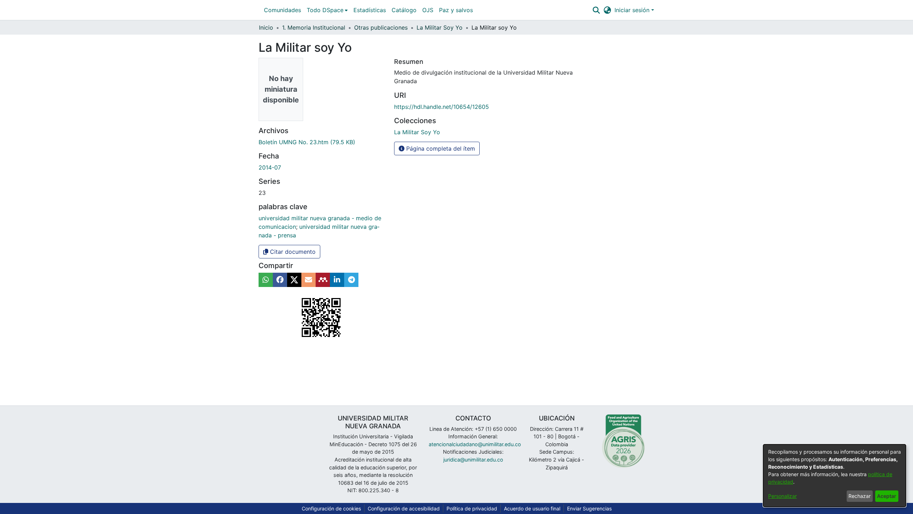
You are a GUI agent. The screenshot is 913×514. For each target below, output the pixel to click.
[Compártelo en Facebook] (280, 280)
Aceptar (886, 496)
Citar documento (292, 251)
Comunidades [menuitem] (282, 10)
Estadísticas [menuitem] (369, 10)
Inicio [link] (266, 27)
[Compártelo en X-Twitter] (294, 280)
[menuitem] (327, 10)
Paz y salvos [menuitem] (456, 10)
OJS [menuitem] (427, 10)
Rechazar (859, 496)
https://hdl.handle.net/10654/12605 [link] (441, 106)
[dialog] (834, 475)
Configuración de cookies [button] (331, 508)
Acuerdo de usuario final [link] (532, 508)
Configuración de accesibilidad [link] (404, 508)
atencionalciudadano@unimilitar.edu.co (475, 444)
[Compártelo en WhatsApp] (266, 280)
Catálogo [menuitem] (404, 10)
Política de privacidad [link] (472, 508)
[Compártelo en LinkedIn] (337, 280)
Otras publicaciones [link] (381, 27)
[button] (596, 10)
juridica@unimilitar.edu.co (473, 460)
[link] (307, 142)
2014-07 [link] (270, 167)
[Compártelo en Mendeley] (323, 280)
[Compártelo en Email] (308, 280)
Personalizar (782, 496)
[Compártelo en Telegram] (351, 280)
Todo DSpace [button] (325, 10)
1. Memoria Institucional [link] (313, 27)
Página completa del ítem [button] (439, 148)
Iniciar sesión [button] (632, 10)
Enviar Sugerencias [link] (589, 508)
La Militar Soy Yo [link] (440, 27)
